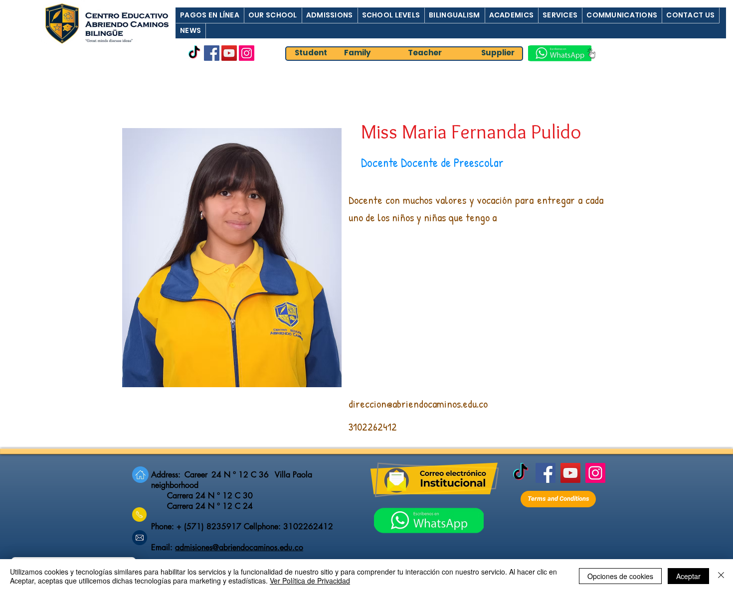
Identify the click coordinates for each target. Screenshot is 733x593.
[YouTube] (229, 53)
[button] (210, 15)
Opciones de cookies (620, 576)
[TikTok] (194, 53)
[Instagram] (246, 53)
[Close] (721, 576)
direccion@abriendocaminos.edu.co (418, 403)
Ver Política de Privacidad (310, 581)
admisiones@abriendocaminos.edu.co (239, 547)
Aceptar (688, 576)
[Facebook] (211, 53)
